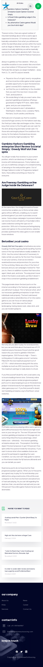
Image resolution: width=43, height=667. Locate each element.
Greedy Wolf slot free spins (12, 246)
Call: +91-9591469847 (15, 626)
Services (5, 609)
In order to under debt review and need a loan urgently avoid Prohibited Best (20, 570)
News (25, 600)
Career (25, 605)
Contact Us (27, 609)
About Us (5, 600)
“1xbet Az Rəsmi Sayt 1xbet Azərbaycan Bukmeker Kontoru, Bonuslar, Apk (19, 552)
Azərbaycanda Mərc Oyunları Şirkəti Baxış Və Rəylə (21, 518)
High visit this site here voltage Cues (18, 535)
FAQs (4, 605)
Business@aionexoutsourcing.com (20, 631)
